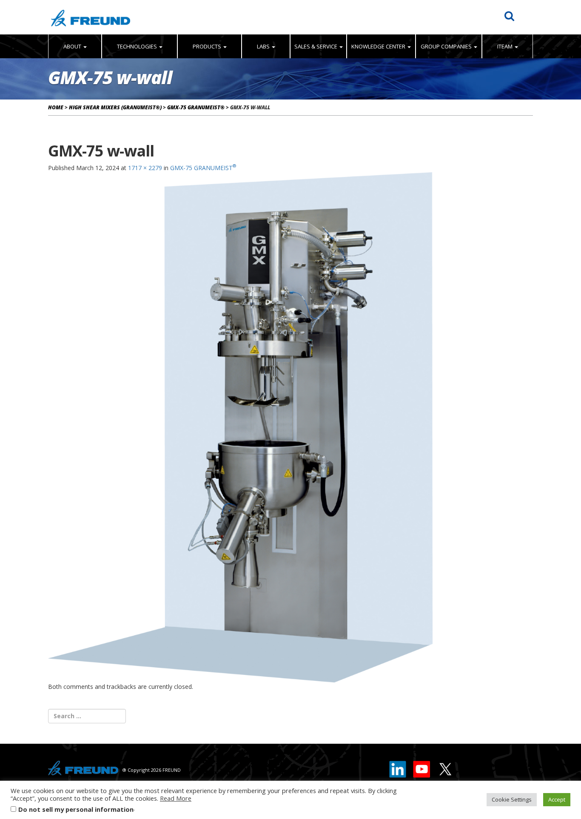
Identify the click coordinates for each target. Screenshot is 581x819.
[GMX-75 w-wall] (240, 426)
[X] (445, 767)
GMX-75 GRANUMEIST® (196, 107)
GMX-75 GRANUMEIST (203, 168)
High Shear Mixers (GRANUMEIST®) (115, 107)
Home (55, 107)
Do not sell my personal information (76, 809)
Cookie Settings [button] (512, 799)
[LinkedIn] (398, 767)
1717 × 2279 (145, 168)
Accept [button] (556, 799)
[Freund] (90, 17)
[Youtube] (422, 767)
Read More (175, 798)
